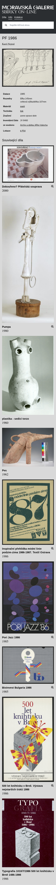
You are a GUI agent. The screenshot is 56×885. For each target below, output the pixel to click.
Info (10, 17)
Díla (4, 17)
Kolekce (18, 17)
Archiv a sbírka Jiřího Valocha (34, 125)
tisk (21, 111)
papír (22, 106)
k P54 (23, 131)
